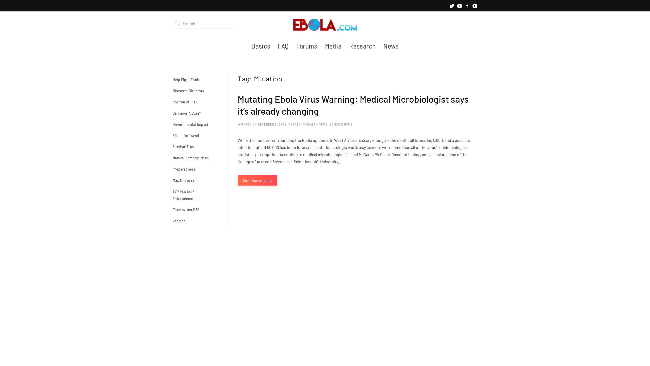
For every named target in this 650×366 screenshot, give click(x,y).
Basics (260, 45)
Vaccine (179, 220)
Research (362, 45)
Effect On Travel (186, 135)
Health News (317, 124)
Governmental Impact (190, 124)
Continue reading (257, 180)
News (390, 45)
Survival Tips (183, 146)
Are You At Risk (185, 101)
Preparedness (184, 168)
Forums (306, 45)
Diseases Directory (188, 90)
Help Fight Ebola (186, 79)
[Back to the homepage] (325, 24)
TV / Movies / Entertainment (185, 195)
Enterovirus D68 (186, 209)
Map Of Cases (183, 180)
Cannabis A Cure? (187, 113)
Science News (341, 124)
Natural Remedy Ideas (191, 157)
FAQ (283, 45)
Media (333, 45)
